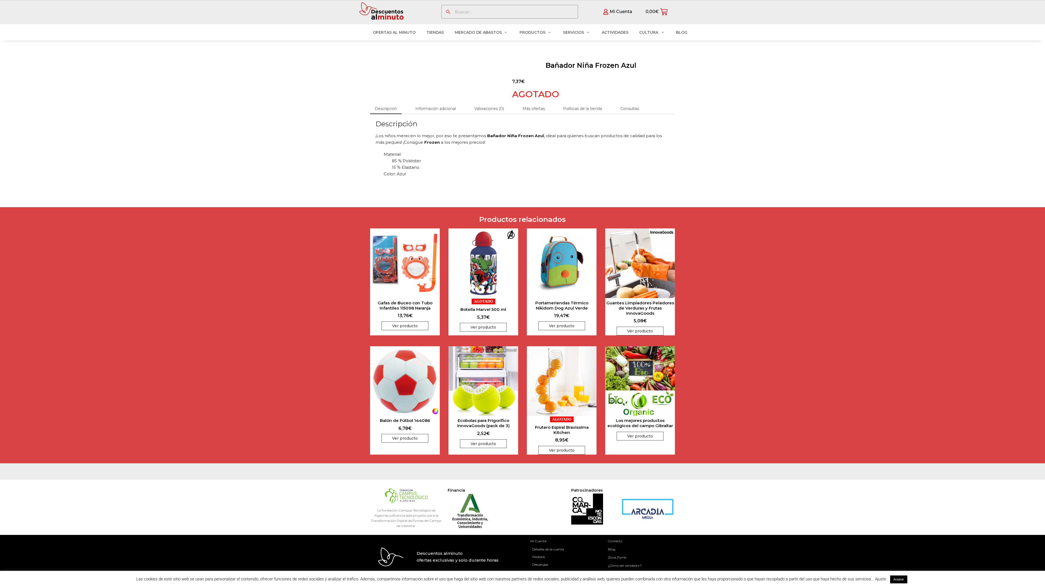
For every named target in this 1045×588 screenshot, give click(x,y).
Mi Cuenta (538, 541)
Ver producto (405, 325)
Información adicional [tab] (435, 108)
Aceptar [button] (898, 579)
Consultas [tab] (629, 108)
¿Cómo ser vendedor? (625, 566)
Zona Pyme (617, 557)
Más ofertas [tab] (533, 108)
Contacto (615, 541)
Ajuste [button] (880, 579)
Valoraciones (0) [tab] (489, 108)
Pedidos (538, 557)
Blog (611, 549)
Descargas (540, 564)
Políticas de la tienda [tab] (582, 108)
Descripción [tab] (386, 108)
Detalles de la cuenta (548, 549)
